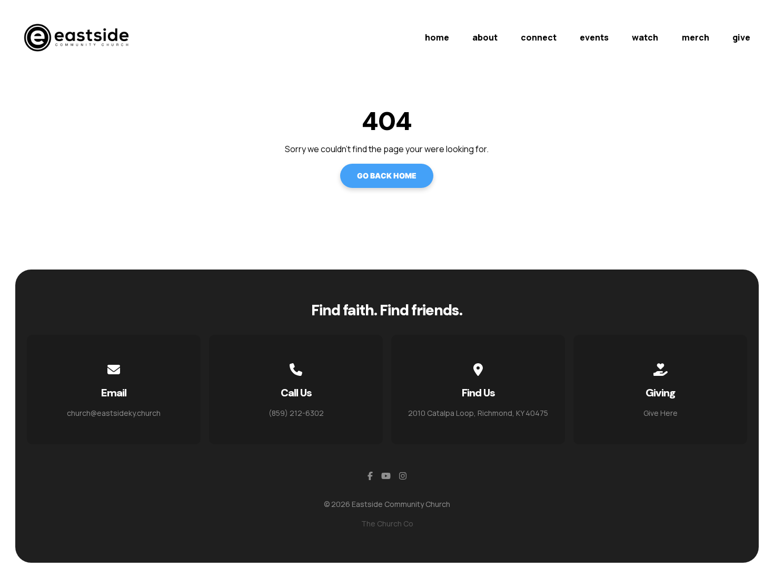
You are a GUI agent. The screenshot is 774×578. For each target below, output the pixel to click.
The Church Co (387, 524)
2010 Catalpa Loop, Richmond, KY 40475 (478, 413)
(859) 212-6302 (296, 413)
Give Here (660, 413)
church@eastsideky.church (114, 413)
